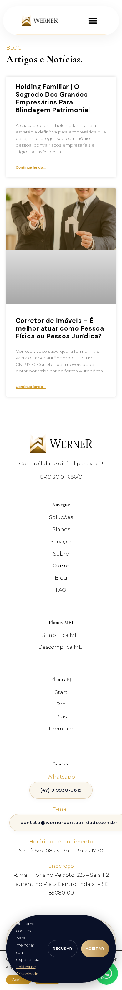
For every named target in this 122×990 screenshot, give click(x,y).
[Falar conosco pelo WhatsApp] (106, 973)
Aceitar (95, 948)
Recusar (63, 948)
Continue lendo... (31, 167)
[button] (93, 20)
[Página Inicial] (40, 20)
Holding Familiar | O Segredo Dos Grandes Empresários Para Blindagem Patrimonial (53, 98)
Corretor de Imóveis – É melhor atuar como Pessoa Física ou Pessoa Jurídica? (60, 328)
